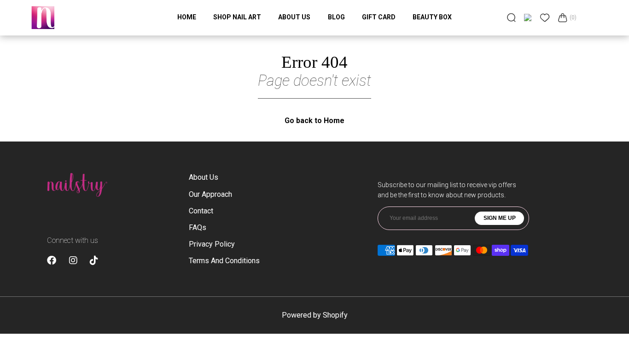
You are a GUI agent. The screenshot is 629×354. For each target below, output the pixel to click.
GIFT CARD (379, 17)
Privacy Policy (212, 244)
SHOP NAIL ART (237, 17)
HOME (186, 17)
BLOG (336, 17)
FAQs (197, 227)
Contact (201, 210)
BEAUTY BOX (432, 17)
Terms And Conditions (224, 260)
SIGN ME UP (499, 218)
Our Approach (210, 194)
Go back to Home (314, 120)
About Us (203, 177)
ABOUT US (294, 17)
